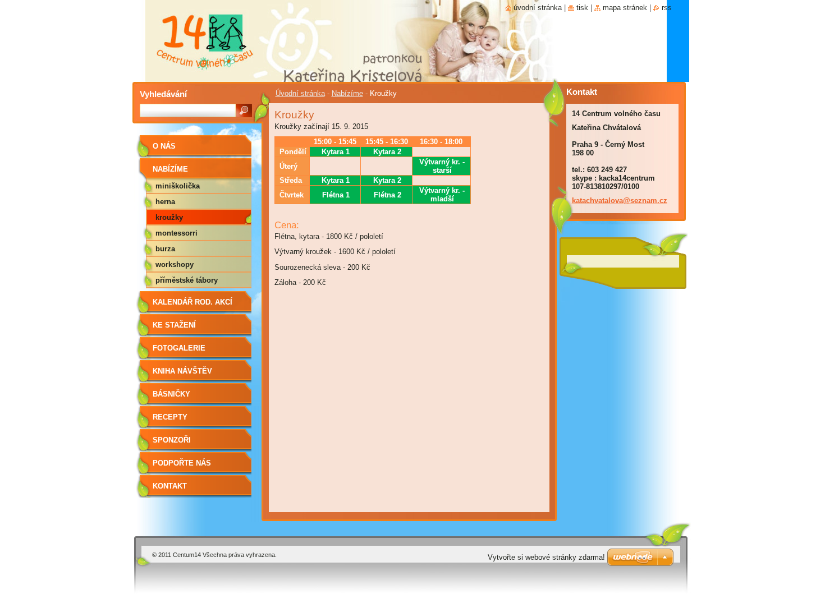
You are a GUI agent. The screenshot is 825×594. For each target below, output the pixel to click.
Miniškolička (177, 186)
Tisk (582, 7)
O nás (164, 146)
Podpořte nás (182, 463)
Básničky (171, 394)
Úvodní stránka (300, 93)
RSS (667, 7)
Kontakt (170, 486)
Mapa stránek (625, 7)
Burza (165, 249)
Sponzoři (172, 440)
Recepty (170, 417)
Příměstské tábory (186, 280)
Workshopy (174, 264)
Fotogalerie (179, 348)
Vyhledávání (163, 94)
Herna (165, 201)
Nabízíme (347, 93)
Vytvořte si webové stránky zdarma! (546, 557)
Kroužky (169, 217)
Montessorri (176, 233)
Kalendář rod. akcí (192, 302)
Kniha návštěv (182, 371)
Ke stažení (174, 325)
